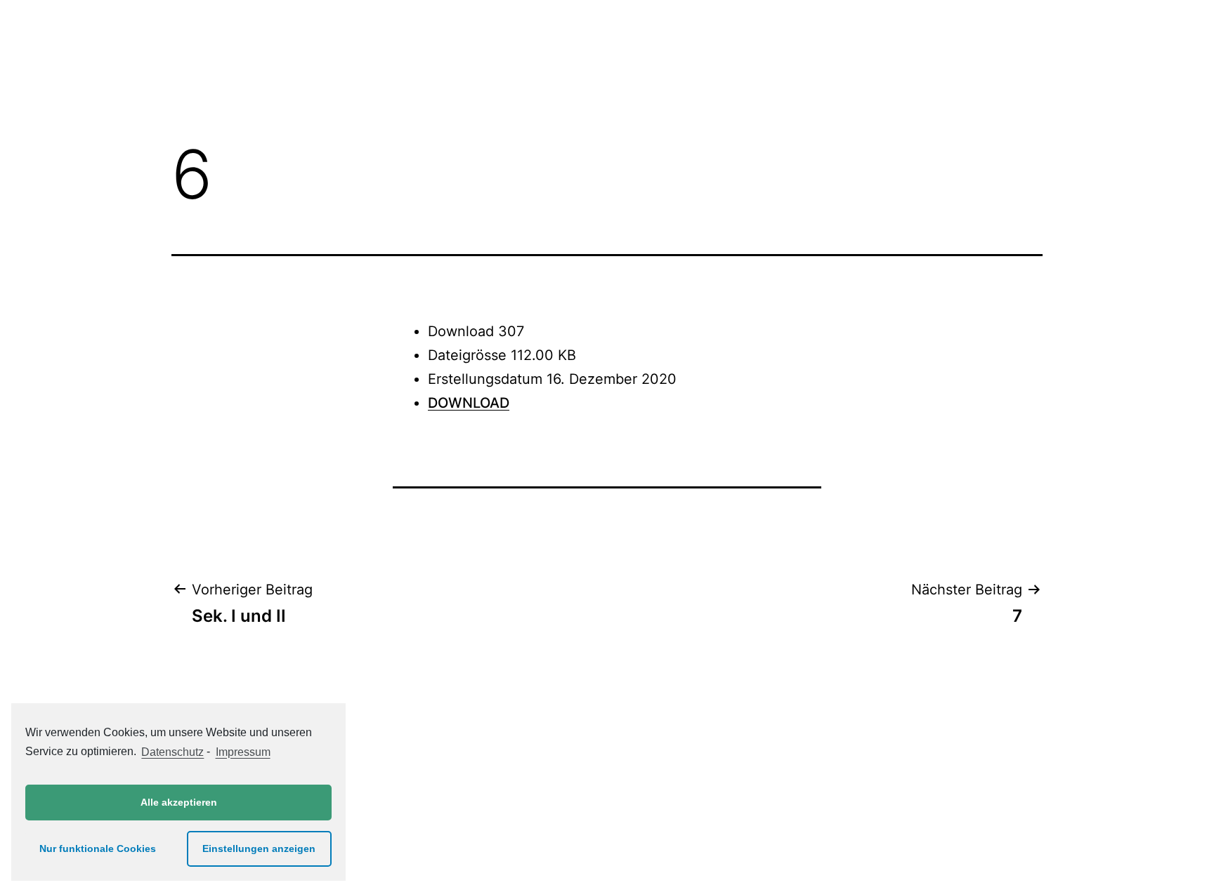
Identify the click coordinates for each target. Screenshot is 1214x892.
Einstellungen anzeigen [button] (258, 848)
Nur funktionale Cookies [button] (97, 848)
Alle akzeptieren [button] (179, 802)
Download (468, 402)
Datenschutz (172, 752)
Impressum (243, 752)
